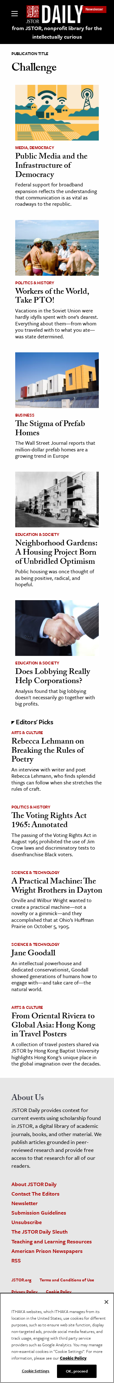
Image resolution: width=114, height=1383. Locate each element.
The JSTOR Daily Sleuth (39, 1231)
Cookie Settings (36, 1371)
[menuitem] (94, 9)
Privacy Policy (24, 1291)
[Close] (106, 1302)
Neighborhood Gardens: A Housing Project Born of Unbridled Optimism (56, 553)
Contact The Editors (35, 1194)
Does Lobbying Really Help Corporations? (52, 677)
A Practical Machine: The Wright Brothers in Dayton (56, 886)
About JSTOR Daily (34, 1184)
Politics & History (34, 283)
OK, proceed (76, 1371)
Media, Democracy (34, 147)
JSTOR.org (21, 1280)
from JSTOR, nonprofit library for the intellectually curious (57, 32)
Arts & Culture (27, 732)
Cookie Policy (59, 1291)
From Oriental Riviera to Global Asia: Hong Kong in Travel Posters (53, 1026)
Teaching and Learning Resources (51, 1241)
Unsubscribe (26, 1222)
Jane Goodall (33, 954)
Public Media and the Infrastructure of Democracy (51, 166)
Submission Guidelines (38, 1212)
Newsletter (94, 9)
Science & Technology (35, 872)
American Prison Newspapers (47, 1251)
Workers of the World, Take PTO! (52, 297)
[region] (57, 1338)
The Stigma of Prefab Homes (50, 429)
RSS (16, 1260)
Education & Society (37, 534)
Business (24, 415)
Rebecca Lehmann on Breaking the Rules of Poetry (47, 751)
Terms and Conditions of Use (67, 1280)
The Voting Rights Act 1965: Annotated (49, 821)
